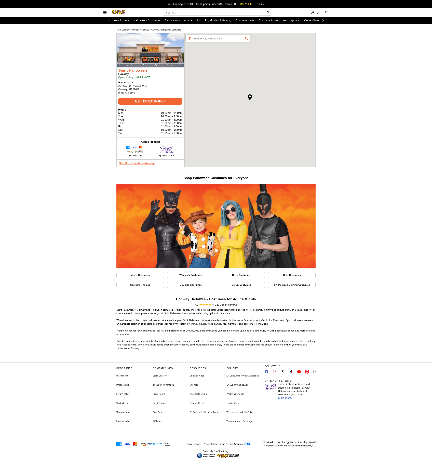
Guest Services (197, 375)
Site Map (194, 384)
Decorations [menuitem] (172, 20)
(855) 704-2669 (126, 92)
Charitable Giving (198, 393)
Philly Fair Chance (235, 393)
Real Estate (158, 412)
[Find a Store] (312, 12)
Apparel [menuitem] (295, 20)
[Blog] (315, 371)
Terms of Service (193, 443)
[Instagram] (275, 371)
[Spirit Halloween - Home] (118, 12)
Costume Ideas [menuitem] (245, 20)
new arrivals (149, 344)
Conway (146, 30)
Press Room (159, 393)
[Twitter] (283, 371)
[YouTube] (299, 371)
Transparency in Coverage (239, 421)
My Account (122, 375)
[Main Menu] (105, 12)
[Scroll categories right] (323, 20)
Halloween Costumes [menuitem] (147, 20)
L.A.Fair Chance (234, 402)
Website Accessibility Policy (239, 412)
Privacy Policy (210, 443)
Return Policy (122, 393)
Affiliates (157, 421)
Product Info (122, 421)
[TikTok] (291, 371)
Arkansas (135, 30)
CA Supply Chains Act (237, 384)
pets (203, 309)
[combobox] (217, 12)
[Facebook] (267, 371)
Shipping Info (123, 412)
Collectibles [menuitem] (311, 20)
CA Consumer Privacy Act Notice (242, 375)
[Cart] (326, 12)
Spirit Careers (159, 402)
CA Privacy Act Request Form (204, 412)
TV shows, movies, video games (204, 323)
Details (260, 4)
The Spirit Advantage (163, 384)
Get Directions (150, 101)
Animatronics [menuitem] (192, 20)
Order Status (122, 384)
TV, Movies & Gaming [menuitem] (218, 20)
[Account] (319, 12)
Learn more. (285, 397)
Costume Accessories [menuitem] (272, 20)
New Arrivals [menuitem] (121, 20)
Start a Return (123, 402)
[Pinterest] (307, 371)
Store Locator (122, 30)
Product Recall (197, 402)
